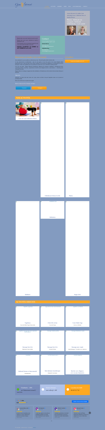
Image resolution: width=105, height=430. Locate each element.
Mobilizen (27, 294)
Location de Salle (76, 388)
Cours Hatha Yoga (77, 323)
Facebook (24, 88)
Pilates (71, 195)
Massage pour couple (77, 347)
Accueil (47, 6)
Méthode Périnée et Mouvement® (27, 371)
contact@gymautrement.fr (48, 51)
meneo (34, 427)
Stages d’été (77, 294)
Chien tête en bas (52, 323)
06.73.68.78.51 (45, 49)
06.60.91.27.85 (45, 45)
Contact (85, 6)
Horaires (59, 6)
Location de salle (77, 6)
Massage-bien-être (27, 347)
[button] (15, 413)
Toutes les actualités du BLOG (77, 61)
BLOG (69, 6)
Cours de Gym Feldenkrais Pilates (27, 118)
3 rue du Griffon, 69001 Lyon (48, 41)
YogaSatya (28, 323)
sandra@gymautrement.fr (48, 46)
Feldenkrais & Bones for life (52, 195)
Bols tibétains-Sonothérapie (52, 371)
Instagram (40, 88)
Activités (53, 6)
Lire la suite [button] (19, 417)
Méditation (52, 217)
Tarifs (65, 6)
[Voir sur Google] (18, 409)
